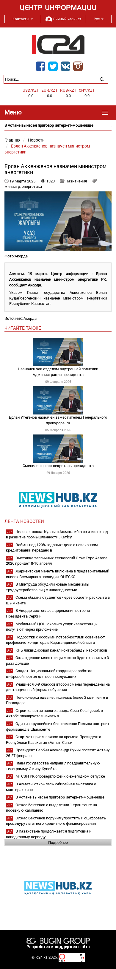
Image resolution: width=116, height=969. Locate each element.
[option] (58, 125)
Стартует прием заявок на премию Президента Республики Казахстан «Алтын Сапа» (53, 739)
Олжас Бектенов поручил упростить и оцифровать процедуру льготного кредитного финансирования (56, 820)
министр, (13, 186)
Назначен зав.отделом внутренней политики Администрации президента (58, 371)
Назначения (76, 181)
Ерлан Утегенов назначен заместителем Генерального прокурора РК (58, 420)
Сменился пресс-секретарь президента (58, 465)
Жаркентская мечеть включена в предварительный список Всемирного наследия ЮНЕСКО (57, 573)
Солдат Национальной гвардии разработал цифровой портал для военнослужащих (49, 673)
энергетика (32, 186)
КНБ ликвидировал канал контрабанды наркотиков (61, 650)
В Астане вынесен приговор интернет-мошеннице (59, 797)
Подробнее (58, 842)
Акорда (30, 318)
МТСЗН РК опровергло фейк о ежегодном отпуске (60, 776)
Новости (36, 140)
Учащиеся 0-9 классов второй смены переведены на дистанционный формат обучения (58, 686)
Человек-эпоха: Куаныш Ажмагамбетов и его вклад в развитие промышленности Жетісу (57, 534)
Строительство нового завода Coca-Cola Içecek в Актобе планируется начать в (54, 713)
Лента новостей (24, 521)
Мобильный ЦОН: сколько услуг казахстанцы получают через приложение (52, 626)
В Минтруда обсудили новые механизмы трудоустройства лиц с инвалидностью (47, 586)
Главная (12, 140)
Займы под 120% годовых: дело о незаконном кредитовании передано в (52, 547)
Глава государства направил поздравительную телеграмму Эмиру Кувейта (53, 765)
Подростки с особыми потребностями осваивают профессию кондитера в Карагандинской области (55, 639)
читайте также (22, 328)
